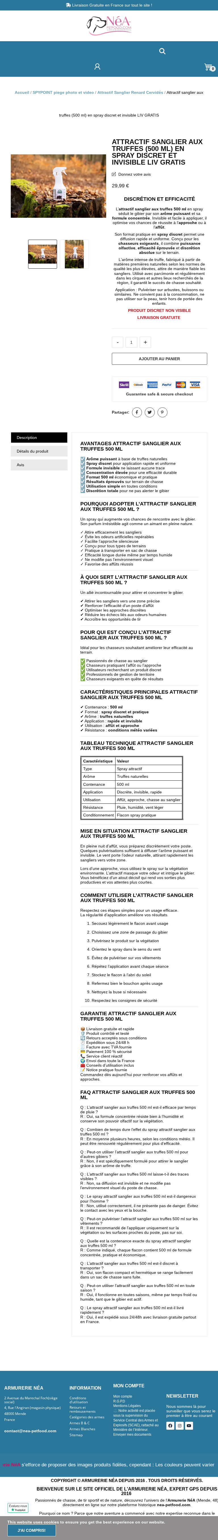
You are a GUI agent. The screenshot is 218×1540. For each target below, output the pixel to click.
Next (96, 186)
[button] (162, 51)
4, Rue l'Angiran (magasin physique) (32, 1408)
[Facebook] (170, 1426)
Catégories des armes (87, 1417)
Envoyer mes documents (132, 1435)
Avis (20, 465)
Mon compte (122, 1396)
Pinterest (162, 412)
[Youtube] (189, 1426)
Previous (21, 186)
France (9, 1420)
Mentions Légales (127, 1406)
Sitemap (76, 1435)
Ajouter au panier (159, 358)
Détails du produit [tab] (32, 451)
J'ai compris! (32, 1530)
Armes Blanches (82, 1429)
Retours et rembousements (83, 1409)
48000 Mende (15, 1414)
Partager (137, 412)
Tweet (150, 412)
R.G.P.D (119, 1401)
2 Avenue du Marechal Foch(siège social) (31, 1400)
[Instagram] (180, 1426)
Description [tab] (27, 437)
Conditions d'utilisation (79, 1400)
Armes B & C (80, 1423)
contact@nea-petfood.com (30, 1431)
